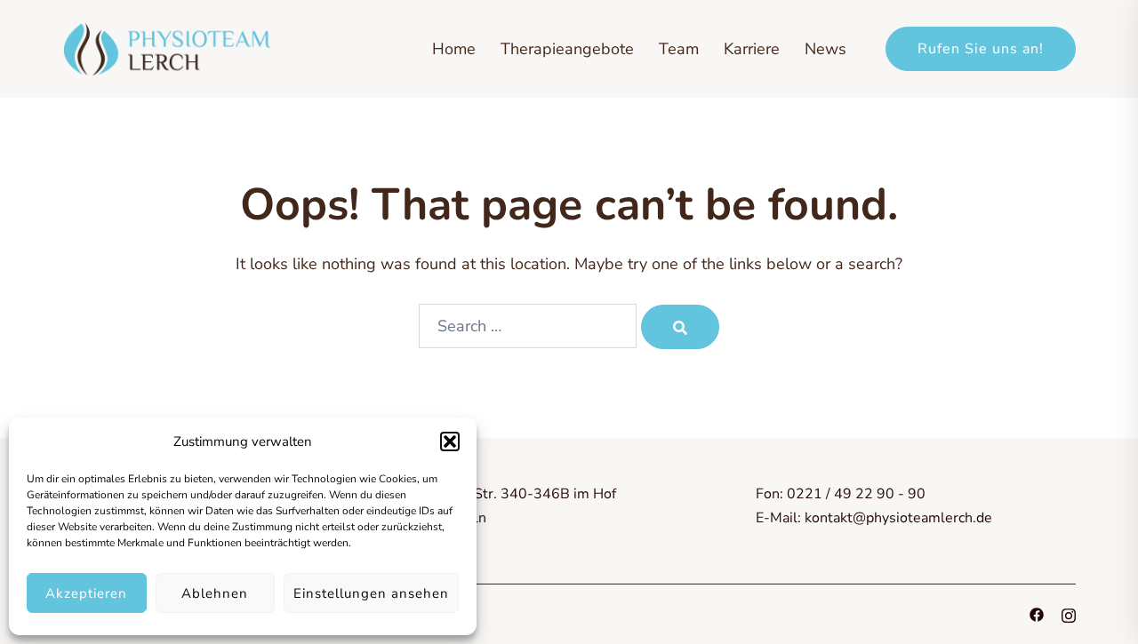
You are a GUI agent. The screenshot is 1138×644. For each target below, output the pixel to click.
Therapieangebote (567, 49)
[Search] (680, 327)
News (825, 49)
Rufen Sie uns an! (981, 49)
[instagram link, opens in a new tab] (1069, 614)
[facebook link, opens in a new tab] (1037, 614)
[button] (450, 441)
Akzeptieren (86, 593)
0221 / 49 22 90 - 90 (856, 494)
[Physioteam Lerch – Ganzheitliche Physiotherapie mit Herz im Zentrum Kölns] (166, 47)
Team (679, 49)
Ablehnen (214, 593)
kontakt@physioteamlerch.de (898, 518)
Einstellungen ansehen (371, 593)
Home (454, 49)
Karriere (752, 49)
